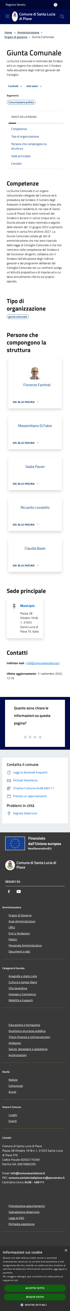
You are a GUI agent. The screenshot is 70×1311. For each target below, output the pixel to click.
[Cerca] (62, 16)
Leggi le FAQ (16, 1218)
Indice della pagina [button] (23, 117)
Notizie (13, 1079)
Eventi (13, 1121)
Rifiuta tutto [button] (35, 1297)
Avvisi (12, 1091)
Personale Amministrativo (25, 945)
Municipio (27, 605)
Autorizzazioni (18, 1055)
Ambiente (15, 1043)
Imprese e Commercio (22, 994)
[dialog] (35, 1278)
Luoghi (13, 1115)
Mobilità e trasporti (21, 1000)
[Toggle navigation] (7, 16)
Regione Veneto (15, 4)
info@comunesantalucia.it (43, 663)
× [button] (65, 1250)
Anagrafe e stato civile (23, 976)
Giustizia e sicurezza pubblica (27, 1031)
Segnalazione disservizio (24, 1212)
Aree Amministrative (22, 921)
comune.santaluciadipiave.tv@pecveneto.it (37, 1177)
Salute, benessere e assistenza (28, 1049)
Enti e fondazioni (19, 933)
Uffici (12, 927)
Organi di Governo (20, 915)
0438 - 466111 (34, 1182)
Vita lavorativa (18, 988)
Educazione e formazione (24, 1025)
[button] (35, 1305)
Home (8, 32)
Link (16, 1280)
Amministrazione (28, 32)
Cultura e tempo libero (23, 982)
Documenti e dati (19, 951)
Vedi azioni (32, 86)
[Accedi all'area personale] (55, 4)
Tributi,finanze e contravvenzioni (29, 1037)
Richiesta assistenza (21, 1224)
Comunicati (16, 1085)
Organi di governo (15, 37)
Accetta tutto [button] (35, 1288)
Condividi (13, 86)
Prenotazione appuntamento (27, 1206)
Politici (13, 939)
